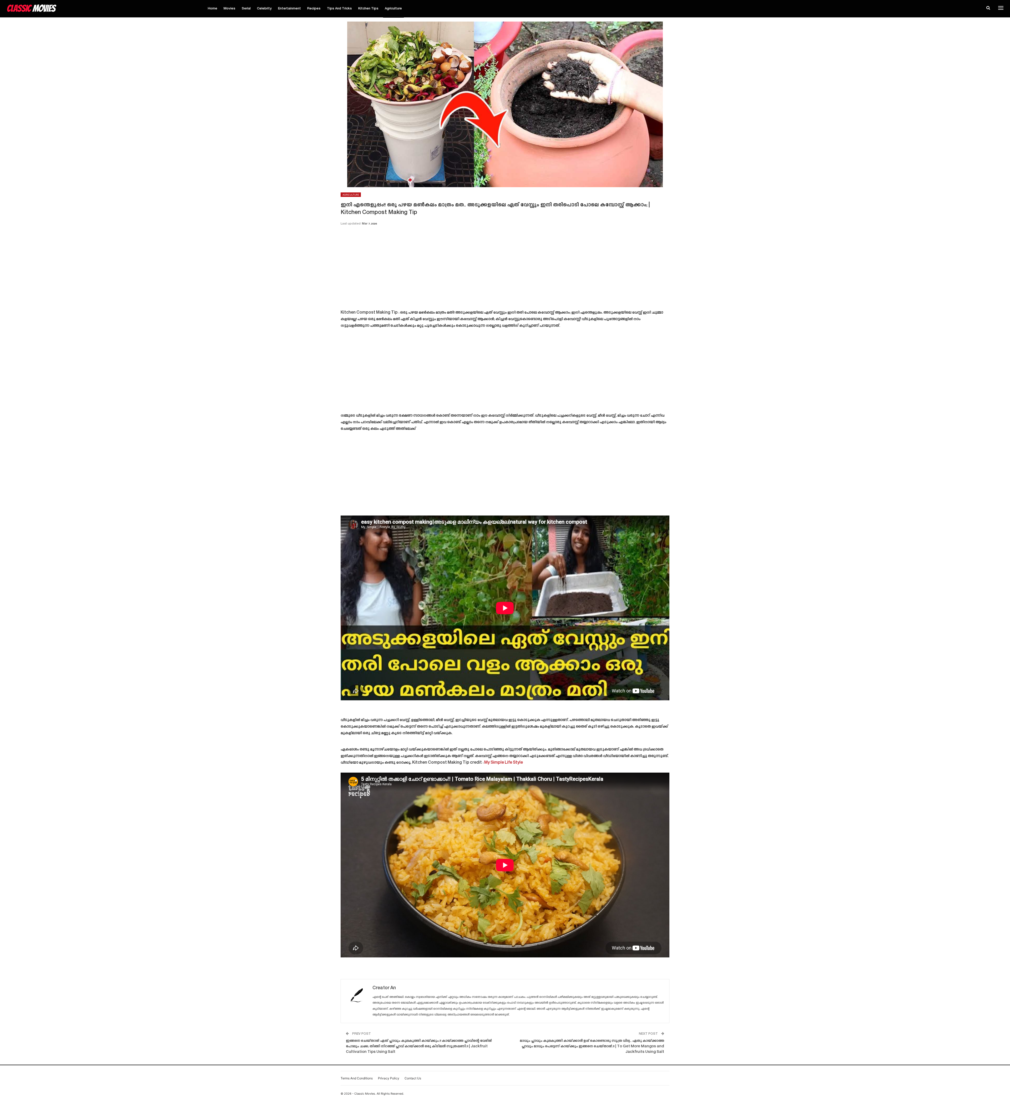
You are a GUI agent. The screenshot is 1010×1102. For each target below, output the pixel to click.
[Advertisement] (505, 269)
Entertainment (289, 9)
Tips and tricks (339, 9)
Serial (246, 9)
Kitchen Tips (368, 9)
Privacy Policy (388, 1078)
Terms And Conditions (357, 1078)
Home (212, 9)
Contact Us (413, 1078)
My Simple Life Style (503, 763)
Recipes (314, 9)
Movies (229, 9)
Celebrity (264, 9)
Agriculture (393, 9)
